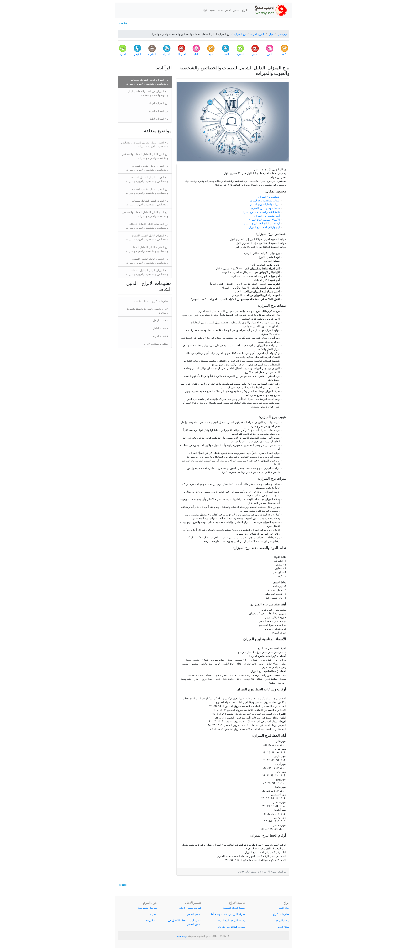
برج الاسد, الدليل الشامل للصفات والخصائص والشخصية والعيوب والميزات (144, 144)
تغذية (212, 10)
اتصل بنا (153, 914)
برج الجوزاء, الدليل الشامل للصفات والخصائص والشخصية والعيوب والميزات (147, 179)
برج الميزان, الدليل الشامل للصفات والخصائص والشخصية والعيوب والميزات (147, 81)
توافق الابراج (282, 920)
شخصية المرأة (160, 336)
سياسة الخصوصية (147, 907)
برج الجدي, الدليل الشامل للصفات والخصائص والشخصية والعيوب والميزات (147, 167)
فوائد (204, 10)
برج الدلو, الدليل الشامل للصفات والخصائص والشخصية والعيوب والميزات (145, 214)
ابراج (244, 10)
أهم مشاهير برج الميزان (267, 215)
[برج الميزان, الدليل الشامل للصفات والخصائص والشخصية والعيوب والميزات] (232, 121)
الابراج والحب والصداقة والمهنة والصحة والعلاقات (147, 310)
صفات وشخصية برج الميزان (265, 200)
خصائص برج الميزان (269, 196)
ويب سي (282, 34)
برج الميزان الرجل (158, 103)
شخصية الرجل (160, 320)
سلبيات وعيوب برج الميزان (265, 208)
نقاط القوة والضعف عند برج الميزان (260, 212)
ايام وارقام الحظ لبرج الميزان (264, 227)
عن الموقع (151, 920)
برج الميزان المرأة (158, 110)
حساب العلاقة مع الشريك (231, 926)
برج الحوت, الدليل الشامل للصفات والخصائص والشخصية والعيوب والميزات (147, 202)
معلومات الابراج (281, 914)
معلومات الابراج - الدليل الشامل (151, 301)
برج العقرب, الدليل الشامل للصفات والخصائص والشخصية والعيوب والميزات (147, 249)
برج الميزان (240, 34)
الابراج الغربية (257, 34)
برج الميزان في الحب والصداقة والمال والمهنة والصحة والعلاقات (148, 93)
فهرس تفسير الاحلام (190, 907)
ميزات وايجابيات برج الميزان (265, 204)
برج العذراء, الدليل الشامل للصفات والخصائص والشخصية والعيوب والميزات (147, 237)
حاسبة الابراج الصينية (234, 907)
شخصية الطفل (160, 328)
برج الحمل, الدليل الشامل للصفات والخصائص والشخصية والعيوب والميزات (147, 190)
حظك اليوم (283, 926)
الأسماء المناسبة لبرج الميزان (264, 219)
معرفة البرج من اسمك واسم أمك (227, 914)
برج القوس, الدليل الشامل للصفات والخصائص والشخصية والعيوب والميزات (147, 260)
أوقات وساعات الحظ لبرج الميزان (262, 223)
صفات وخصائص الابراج (156, 343)
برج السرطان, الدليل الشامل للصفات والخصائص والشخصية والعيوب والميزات (147, 225)
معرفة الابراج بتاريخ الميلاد (231, 920)
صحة (220, 10)
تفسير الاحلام (232, 10)
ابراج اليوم (284, 907)
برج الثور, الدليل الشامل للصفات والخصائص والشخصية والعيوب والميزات (145, 156)
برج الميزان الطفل (158, 118)
